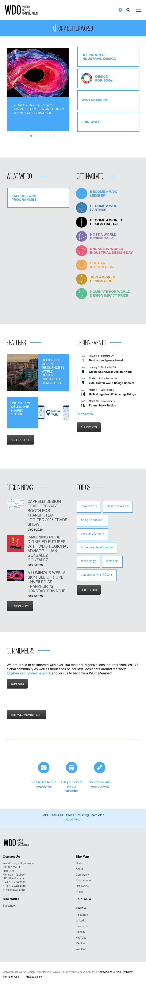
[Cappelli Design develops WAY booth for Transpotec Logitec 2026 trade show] (15, 504)
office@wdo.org (15, 890)
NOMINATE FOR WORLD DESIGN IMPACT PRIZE (110, 293)
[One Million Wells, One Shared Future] (53, 413)
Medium (81, 943)
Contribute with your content (100, 784)
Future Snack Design (102, 405)
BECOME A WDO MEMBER (103, 193)
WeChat (81, 949)
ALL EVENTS (89, 427)
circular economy (92, 533)
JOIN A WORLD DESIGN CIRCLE (103, 279)
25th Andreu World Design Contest (111, 383)
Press (79, 891)
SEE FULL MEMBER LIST (26, 715)
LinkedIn (81, 920)
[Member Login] (120, 10)
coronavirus (89, 506)
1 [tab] (22, 136)
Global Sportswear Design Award (110, 372)
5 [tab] (40, 136)
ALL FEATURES (20, 440)
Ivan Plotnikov (124, 972)
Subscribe (9, 905)
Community (83, 874)
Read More (73, 819)
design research (118, 506)
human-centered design (97, 547)
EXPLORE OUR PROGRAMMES (24, 198)
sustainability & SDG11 (96, 574)
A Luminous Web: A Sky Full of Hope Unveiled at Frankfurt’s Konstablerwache (46, 581)
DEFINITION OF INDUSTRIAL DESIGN (99, 57)
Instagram (82, 915)
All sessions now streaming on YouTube (38, 107)
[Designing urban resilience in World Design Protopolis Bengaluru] (22, 372)
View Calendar (85, 413)
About (79, 869)
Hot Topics (82, 886)
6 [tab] (45, 136)
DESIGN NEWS (20, 606)
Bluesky (80, 932)
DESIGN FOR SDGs (104, 78)
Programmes (83, 880)
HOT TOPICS (89, 590)
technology (88, 561)
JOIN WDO (17, 684)
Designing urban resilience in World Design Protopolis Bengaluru (53, 371)
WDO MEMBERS (95, 100)
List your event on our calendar (71, 786)
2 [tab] (27, 136)
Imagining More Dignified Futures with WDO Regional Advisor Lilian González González (48, 548)
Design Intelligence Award (106, 360)
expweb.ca (106, 972)
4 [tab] (36, 136)
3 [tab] (31, 136)
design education (92, 519)
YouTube (81, 937)
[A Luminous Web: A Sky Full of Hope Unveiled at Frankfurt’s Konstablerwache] (15, 575)
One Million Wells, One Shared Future (20, 408)
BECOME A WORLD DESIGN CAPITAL (106, 222)
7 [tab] (50, 136)
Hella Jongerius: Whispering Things (112, 394)
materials (112, 561)
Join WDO (83, 899)
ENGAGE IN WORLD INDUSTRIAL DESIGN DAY (111, 250)
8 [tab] (54, 136)
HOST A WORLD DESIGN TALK (103, 236)
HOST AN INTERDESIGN (101, 265)
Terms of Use (11, 976)
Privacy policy (33, 976)
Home (79, 863)
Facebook (82, 926)
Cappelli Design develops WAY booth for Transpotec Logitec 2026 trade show (47, 512)
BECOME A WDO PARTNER (103, 208)
